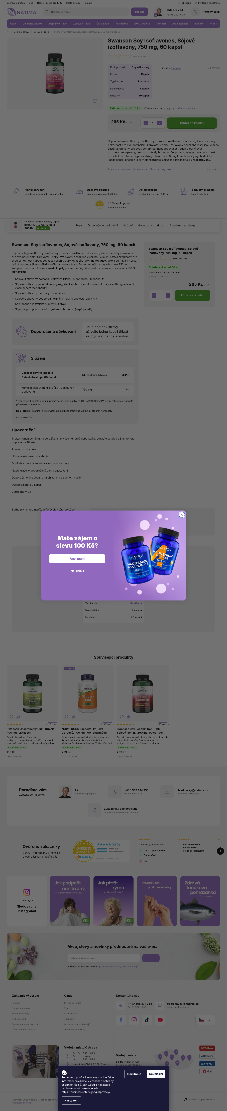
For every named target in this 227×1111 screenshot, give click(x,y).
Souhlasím (156, 1074)
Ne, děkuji (77, 570)
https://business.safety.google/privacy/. (86, 1092)
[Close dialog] (182, 515)
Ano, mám (77, 558)
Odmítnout (134, 1074)
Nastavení (71, 1100)
